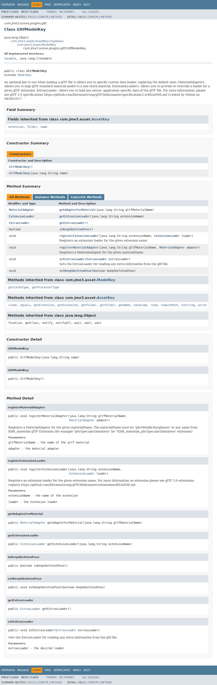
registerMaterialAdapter (78, 247)
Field (31, 16)
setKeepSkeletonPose (75, 270)
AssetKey (100, 119)
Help (86, 4)
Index (77, 4)
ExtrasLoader (19, 223)
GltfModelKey (19, 166)
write (202, 305)
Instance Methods (50, 197)
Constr (43, 16)
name (43, 126)
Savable (10, 58)
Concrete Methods (86, 197)
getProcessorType (45, 287)
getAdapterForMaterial (77, 209)
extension (16, 126)
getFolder (88, 305)
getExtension (44, 305)
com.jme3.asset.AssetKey (30, 41)
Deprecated (62, 4)
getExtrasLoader (72, 223)
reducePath (169, 305)
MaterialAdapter (21, 209)
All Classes (90, 11)
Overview (8, 4)
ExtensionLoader (21, 216)
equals (25, 305)
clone (12, 305)
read (154, 305)
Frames (51, 11)
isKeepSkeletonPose (74, 229)
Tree (48, 4)
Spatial (56, 41)
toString (188, 305)
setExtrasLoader (72, 259)
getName (124, 305)
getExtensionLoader (74, 216)
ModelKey (24, 75)
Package (23, 4)
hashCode (140, 305)
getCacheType (18, 287)
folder (32, 126)
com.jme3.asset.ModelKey (36, 44)
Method (56, 16)
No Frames (66, 11)
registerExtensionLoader (78, 236)
